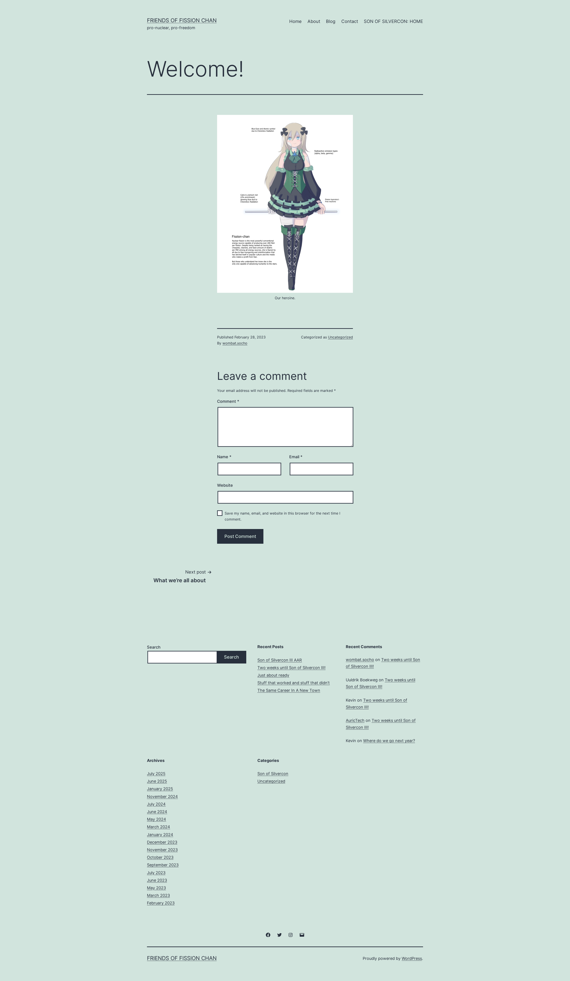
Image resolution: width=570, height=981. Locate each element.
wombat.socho (234, 343)
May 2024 (156, 819)
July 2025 (156, 773)
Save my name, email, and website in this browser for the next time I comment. (282, 516)
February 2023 (161, 903)
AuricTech (355, 720)
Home (295, 21)
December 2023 (162, 842)
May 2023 (156, 887)
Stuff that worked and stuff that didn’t (293, 682)
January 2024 (160, 834)
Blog (330, 21)
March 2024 (158, 826)
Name (224, 456)
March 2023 (158, 895)
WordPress (412, 958)
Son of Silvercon (272, 773)
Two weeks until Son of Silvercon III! (291, 667)
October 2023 (160, 857)
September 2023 (163, 865)
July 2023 (156, 872)
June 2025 (157, 781)
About (313, 21)
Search (154, 647)
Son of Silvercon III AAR (279, 660)
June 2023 (157, 880)
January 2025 (160, 788)
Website (225, 485)
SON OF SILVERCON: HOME (393, 21)
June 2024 (157, 811)
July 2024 (156, 804)
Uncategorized (340, 337)
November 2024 (162, 796)
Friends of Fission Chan (182, 20)
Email (295, 456)
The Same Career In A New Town (288, 690)
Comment (228, 401)
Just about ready (273, 675)
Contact (349, 21)
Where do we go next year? (389, 740)
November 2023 (162, 849)
